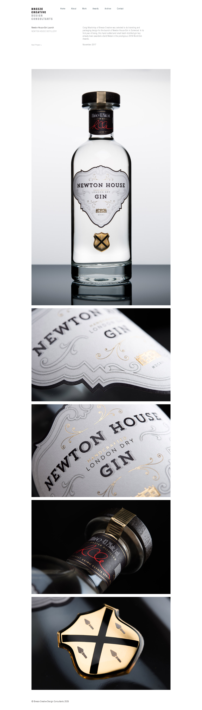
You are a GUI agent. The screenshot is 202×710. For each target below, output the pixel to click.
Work (84, 8)
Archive (108, 8)
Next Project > (36, 45)
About (73, 8)
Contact (120, 8)
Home (62, 8)
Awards (96, 8)
